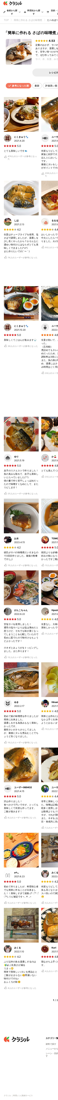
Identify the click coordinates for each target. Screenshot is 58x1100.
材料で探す (51, 1044)
